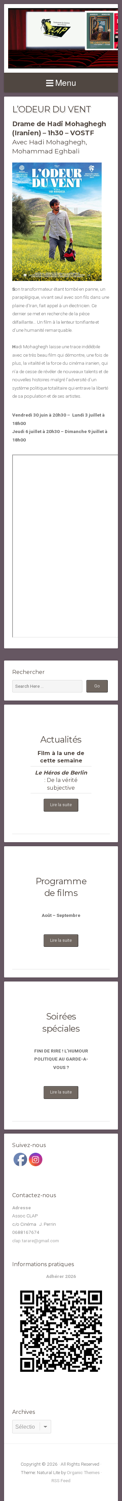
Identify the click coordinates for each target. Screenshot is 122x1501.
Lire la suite (61, 804)
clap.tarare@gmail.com (35, 1240)
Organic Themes (83, 1472)
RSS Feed (61, 1480)
